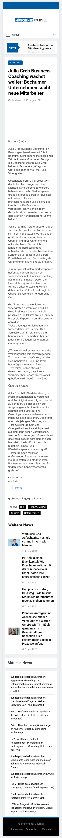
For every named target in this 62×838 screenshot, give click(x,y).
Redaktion (16, 100)
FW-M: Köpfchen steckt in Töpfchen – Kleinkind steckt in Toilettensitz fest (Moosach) (30, 715)
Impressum (17, 829)
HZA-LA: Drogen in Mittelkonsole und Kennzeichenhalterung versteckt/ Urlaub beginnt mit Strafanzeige (31, 808)
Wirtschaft (15, 62)
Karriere (14, 513)
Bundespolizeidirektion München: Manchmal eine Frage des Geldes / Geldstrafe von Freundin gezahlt (28, 701)
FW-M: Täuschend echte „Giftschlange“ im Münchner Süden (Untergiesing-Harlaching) (30, 729)
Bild (22, 507)
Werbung (46, 829)
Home (18, 487)
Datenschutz (32, 829)
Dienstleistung (38, 507)
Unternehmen (31, 513)
